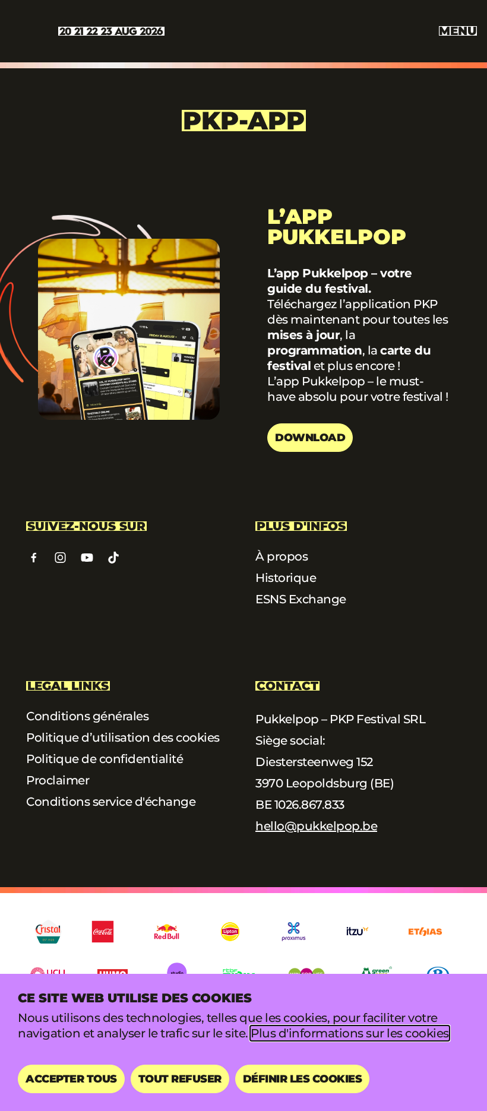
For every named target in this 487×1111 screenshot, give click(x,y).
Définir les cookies (302, 1078)
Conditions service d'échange (110, 802)
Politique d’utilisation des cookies (123, 737)
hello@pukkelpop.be (316, 826)
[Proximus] (293, 932)
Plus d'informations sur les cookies (350, 1033)
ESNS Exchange (300, 599)
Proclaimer (57, 780)
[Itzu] (357, 932)
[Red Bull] (166, 932)
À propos (281, 556)
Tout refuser (180, 1078)
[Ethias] (425, 932)
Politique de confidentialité (104, 759)
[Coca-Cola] (103, 932)
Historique (285, 578)
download (310, 437)
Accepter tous (71, 1078)
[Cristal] (48, 932)
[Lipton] (230, 932)
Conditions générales (87, 716)
